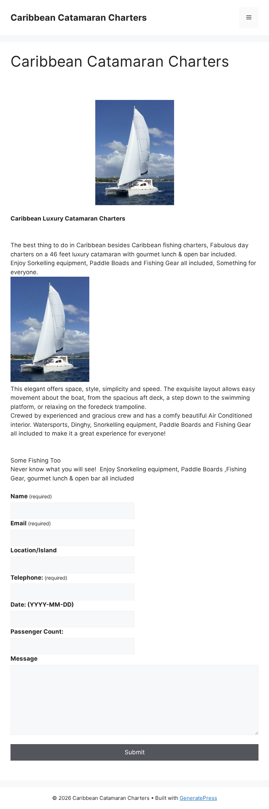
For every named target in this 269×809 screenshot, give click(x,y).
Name (31, 496)
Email (31, 523)
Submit (135, 752)
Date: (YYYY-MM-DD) (42, 604)
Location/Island (34, 550)
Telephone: (39, 577)
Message (24, 658)
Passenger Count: (37, 631)
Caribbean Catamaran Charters (79, 17)
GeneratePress (198, 798)
